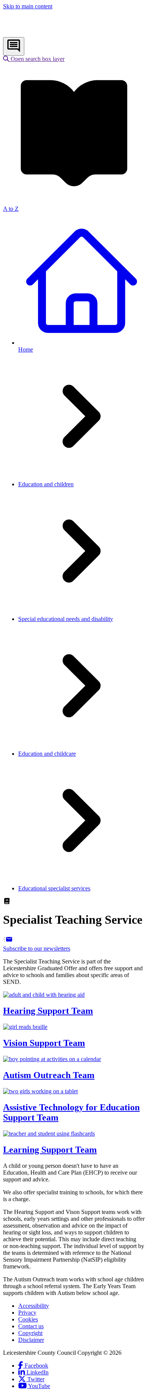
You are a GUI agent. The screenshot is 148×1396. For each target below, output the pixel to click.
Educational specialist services (54, 888)
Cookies (28, 1319)
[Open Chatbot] (13, 46)
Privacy (27, 1312)
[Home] (53, 33)
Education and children (46, 484)
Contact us (31, 1326)
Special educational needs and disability (65, 619)
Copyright (30, 1333)
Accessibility (33, 1306)
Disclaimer (31, 1340)
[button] (34, 59)
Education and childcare (47, 753)
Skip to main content (27, 6)
